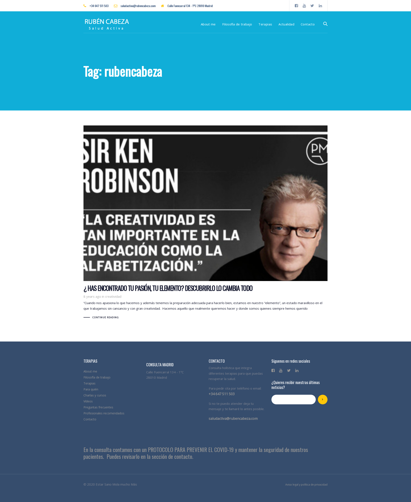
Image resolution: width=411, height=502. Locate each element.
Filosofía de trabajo (96, 377)
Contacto (89, 419)
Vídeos (88, 401)
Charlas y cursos (94, 395)
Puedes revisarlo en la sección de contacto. (150, 456)
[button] (325, 24)
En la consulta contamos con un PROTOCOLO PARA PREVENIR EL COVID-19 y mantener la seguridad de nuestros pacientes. (195, 453)
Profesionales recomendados (103, 413)
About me (90, 371)
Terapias (89, 383)
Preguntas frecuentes (98, 407)
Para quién (90, 389)
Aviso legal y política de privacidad (306, 484)
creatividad (113, 296)
